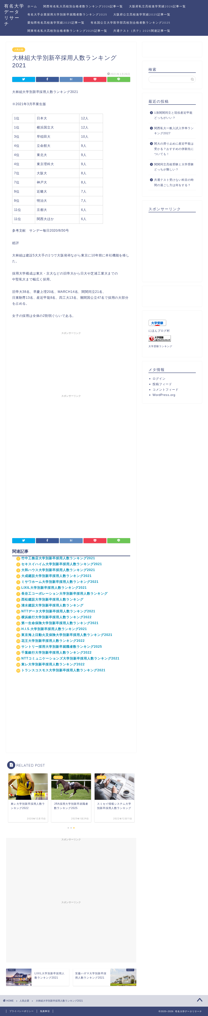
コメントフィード (166, 389)
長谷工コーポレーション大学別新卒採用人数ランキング (64, 593)
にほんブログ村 (159, 330)
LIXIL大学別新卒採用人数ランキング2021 (54, 587)
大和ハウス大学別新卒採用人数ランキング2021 (58, 570)
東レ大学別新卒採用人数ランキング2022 (53, 664)
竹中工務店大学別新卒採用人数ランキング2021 (58, 558)
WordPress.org (164, 395)
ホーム (32, 6)
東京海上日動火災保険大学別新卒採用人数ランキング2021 (66, 635)
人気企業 (18, 49)
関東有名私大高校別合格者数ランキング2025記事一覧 (67, 31)
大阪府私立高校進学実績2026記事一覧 (157, 6)
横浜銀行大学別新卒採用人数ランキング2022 (56, 617)
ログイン (159, 378)
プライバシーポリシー (21, 1011)
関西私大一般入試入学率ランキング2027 (174, 131)
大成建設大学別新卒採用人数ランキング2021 (56, 576)
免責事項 (45, 1011)
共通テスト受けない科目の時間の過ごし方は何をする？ (174, 182)
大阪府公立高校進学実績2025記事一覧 (141, 14)
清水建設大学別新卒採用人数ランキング (52, 605)
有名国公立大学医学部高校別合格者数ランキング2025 (130, 22)
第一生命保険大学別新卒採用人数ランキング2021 (60, 623)
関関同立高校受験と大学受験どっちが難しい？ (174, 167)
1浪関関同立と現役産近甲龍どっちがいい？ (173, 115)
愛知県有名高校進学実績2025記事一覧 (55, 22)
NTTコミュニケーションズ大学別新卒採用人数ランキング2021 (70, 658)
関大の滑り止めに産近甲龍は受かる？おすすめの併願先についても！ (174, 149)
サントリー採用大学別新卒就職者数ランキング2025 (61, 646)
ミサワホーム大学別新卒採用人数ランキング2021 (60, 581)
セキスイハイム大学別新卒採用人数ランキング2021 (61, 564)
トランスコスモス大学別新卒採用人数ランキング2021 (63, 670)
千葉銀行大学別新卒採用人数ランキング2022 (56, 652)
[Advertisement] (71, 362)
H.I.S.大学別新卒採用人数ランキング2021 (54, 629)
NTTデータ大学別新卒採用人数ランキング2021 (58, 611)
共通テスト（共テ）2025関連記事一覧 (141, 31)
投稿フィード (162, 384)
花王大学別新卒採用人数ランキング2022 (53, 640)
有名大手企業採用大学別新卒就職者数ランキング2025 (67, 14)
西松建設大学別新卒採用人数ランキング (52, 599)
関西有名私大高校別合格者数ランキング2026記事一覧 (83, 6)
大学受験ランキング (160, 346)
